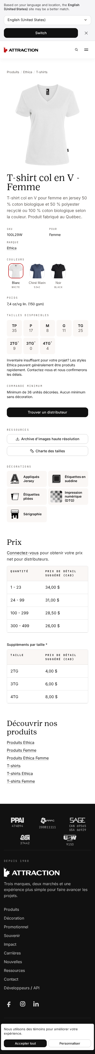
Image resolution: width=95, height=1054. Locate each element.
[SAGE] (78, 820)
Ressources (14, 970)
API (36, 987)
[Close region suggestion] (86, 33)
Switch (41, 33)
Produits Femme (21, 750)
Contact (11, 979)
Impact (10, 944)
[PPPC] (47, 821)
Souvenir (12, 935)
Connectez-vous (23, 552)
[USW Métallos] (70, 838)
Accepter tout (25, 1043)
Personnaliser (69, 1043)
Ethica (27, 72)
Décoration (14, 918)
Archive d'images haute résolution (50, 439)
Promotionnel (16, 926)
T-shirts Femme (21, 781)
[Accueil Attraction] (21, 50)
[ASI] (25, 837)
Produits (13, 72)
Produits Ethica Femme (28, 758)
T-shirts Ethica (20, 773)
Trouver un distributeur (47, 412)
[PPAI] (17, 820)
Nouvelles (13, 961)
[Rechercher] (76, 50)
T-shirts (42, 72)
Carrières (12, 953)
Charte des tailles (50, 451)
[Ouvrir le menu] (86, 50)
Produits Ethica (20, 742)
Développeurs (16, 987)
